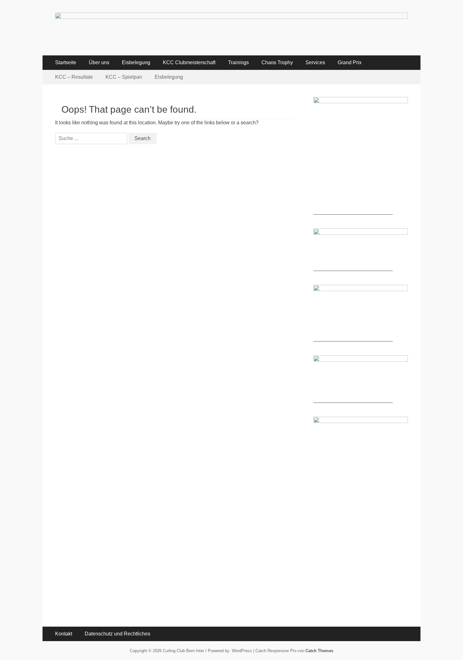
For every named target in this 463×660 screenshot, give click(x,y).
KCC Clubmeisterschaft (189, 62)
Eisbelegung (136, 62)
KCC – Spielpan (124, 77)
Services (315, 62)
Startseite (65, 62)
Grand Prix (350, 62)
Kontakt (63, 633)
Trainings (238, 62)
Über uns (99, 62)
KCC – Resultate (74, 77)
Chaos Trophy (277, 62)
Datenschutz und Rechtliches (117, 633)
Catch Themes (319, 650)
